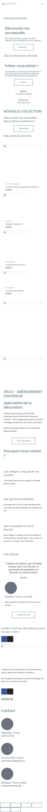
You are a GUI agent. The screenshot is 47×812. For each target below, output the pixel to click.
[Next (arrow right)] (16, 809)
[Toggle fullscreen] (26, 805)
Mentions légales (10, 797)
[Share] (16, 805)
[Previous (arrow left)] (5, 809)
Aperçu (22, 180)
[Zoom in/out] (37, 805)
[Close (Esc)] (5, 805)
